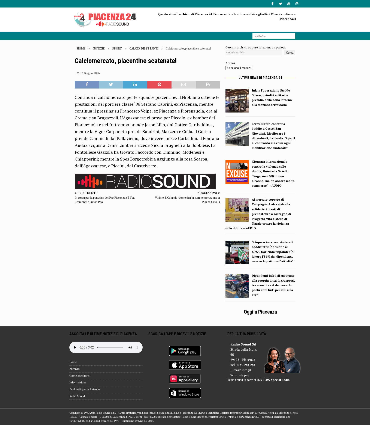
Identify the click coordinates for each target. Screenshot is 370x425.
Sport (117, 48)
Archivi (230, 63)
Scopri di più (239, 375)
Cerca (289, 52)
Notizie (99, 48)
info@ (246, 370)
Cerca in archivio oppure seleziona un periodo (255, 47)
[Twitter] (280, 4)
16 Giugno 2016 (90, 73)
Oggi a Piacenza (260, 312)
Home (73, 362)
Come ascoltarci (79, 376)
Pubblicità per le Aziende (84, 389)
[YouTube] (288, 4)
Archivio (74, 369)
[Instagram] (297, 4)
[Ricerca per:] (273, 35)
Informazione (78, 382)
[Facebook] (272, 4)
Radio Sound (77, 396)
